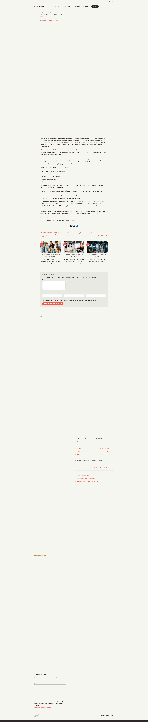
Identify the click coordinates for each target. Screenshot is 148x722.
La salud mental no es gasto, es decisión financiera (51, 255)
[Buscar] (48, 6)
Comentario (45, 279)
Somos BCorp (56, 6)
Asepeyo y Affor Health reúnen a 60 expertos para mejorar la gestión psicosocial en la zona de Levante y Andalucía (55, 235)
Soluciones (67, 6)
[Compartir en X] (71, 226)
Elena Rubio (53, 220)
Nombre (44, 293)
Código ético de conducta (83, 475)
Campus (76, 6)
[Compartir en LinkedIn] (77, 226)
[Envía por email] (74, 226)
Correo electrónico (69, 293)
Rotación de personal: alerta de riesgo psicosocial (74, 255)
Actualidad (85, 6)
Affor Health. (72, 220)
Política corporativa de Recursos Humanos (87, 481)
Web (87, 293)
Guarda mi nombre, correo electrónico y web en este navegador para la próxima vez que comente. (70, 300)
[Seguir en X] (110, 1)
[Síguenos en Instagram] (109, 1)
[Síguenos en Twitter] (37, 715)
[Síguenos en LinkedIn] (113, 1)
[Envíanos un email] (112, 1)
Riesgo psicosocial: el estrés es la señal (97, 255)
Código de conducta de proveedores (86, 478)
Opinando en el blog (45, 12)
